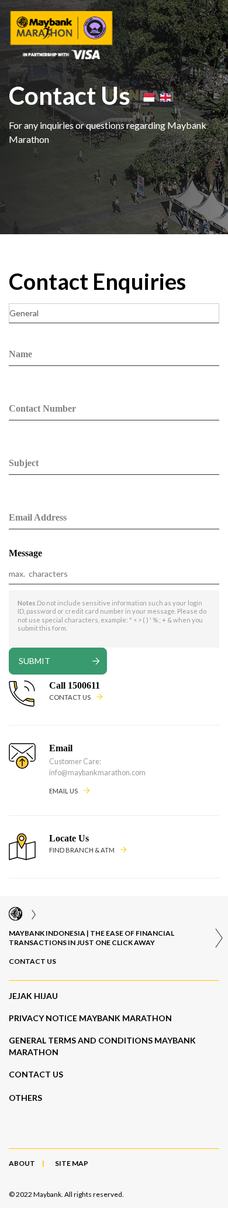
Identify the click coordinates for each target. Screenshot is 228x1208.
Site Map (71, 1163)
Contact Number (42, 408)
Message (25, 553)
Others (25, 1098)
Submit (34, 661)
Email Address (38, 517)
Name (20, 354)
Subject (24, 463)
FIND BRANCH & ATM (82, 850)
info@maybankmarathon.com (97, 772)
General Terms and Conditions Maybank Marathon (102, 1046)
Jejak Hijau (33, 996)
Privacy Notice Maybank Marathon (90, 1018)
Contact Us (32, 961)
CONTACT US (70, 697)
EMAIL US (63, 791)
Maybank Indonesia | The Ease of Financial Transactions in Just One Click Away (91, 938)
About (22, 1163)
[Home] (15, 914)
